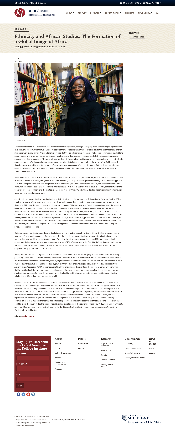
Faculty (104, 355)
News (151, 348)
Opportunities (112, 13)
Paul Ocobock (28, 316)
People (81, 13)
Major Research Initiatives (107, 344)
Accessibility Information (24, 425)
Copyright (18, 416)
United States (138, 37)
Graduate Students (108, 359)
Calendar (129, 13)
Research (95, 13)
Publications (106, 350)
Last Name (21, 364)
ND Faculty (129, 343)
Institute (58, 343)
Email (19, 374)
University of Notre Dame (38, 416)
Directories (83, 343)
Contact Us (45, 422)
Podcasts (153, 353)
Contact (58, 348)
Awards (58, 357)
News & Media (144, 13)
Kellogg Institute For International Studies (31, 419)
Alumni (81, 348)
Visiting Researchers (133, 348)
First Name (21, 353)
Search (157, 14)
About (69, 13)
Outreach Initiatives (63, 353)
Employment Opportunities (60, 363)
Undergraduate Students (107, 365)
